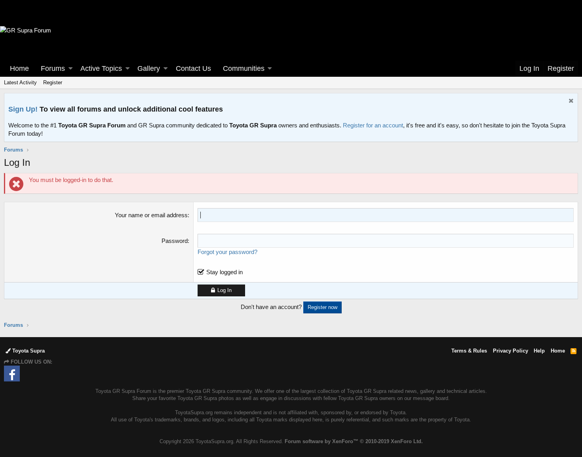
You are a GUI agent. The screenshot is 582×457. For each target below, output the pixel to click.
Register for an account (373, 125)
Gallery (148, 68)
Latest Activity (20, 82)
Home (19, 68)
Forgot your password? (227, 251)
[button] (70, 69)
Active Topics (101, 68)
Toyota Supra (28, 351)
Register (52, 82)
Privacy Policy (510, 351)
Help (539, 351)
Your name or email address (151, 215)
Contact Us (193, 68)
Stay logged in (224, 272)
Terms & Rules (469, 351)
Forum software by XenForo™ (354, 441)
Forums (53, 68)
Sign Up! (23, 109)
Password (175, 240)
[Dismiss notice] (570, 101)
